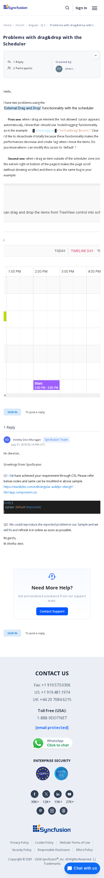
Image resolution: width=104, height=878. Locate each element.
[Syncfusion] (52, 828)
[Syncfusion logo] (21, 7)
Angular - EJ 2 (37, 25)
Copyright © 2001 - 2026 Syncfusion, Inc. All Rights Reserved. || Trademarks (52, 861)
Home (8, 25)
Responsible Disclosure (54, 850)
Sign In (81, 7)
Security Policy (21, 850)
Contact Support (52, 611)
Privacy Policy (19, 843)
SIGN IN (12, 633)
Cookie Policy (44, 843)
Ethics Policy (84, 850)
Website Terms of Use (75, 843)
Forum (20, 25)
